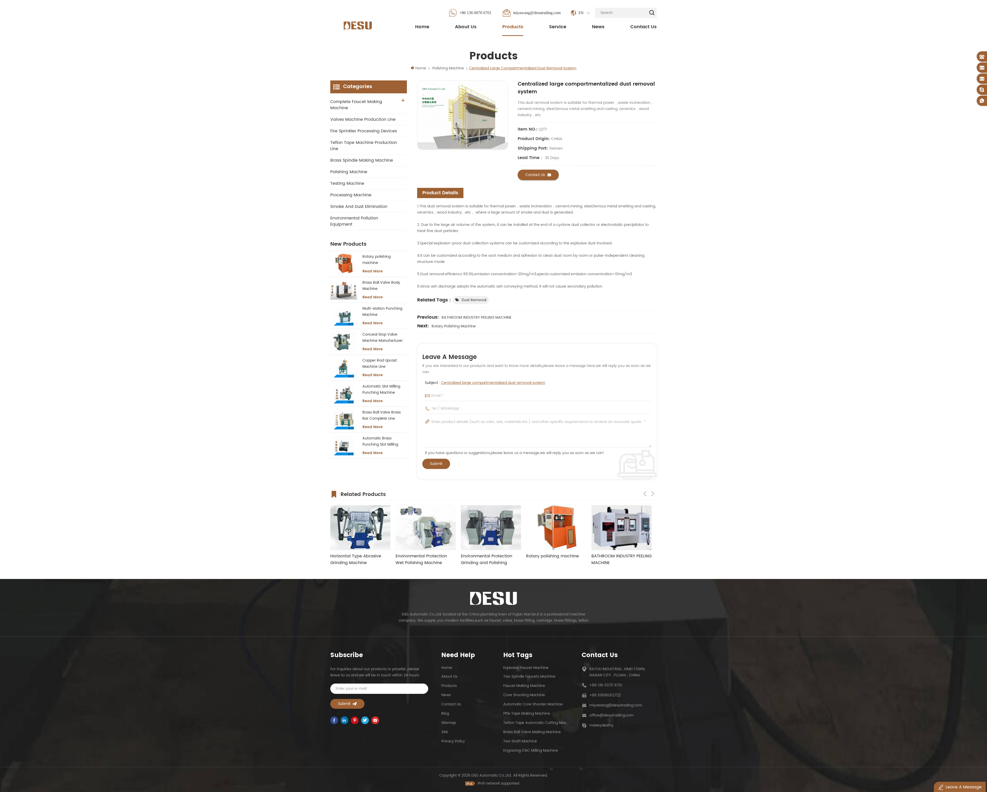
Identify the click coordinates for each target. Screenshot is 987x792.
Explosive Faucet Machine (526, 668)
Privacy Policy (453, 741)
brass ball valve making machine (532, 732)
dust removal (474, 300)
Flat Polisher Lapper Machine (621, 556)
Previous (644, 493)
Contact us (535, 175)
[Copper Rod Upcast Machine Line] (343, 367)
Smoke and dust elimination (358, 206)
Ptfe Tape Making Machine (526, 713)
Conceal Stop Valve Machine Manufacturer (382, 337)
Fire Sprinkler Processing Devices (363, 131)
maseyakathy (601, 725)
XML (444, 732)
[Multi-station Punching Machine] (343, 316)
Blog (445, 713)
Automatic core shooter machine (533, 704)
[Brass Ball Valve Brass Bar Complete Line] (343, 419)
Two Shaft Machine (520, 741)
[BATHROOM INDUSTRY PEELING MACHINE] (556, 527)
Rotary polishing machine (454, 326)
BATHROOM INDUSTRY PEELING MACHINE (476, 317)
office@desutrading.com (611, 715)
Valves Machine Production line (363, 119)
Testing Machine (347, 183)
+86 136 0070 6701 (475, 13)
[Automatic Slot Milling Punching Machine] (343, 393)
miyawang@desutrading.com (537, 13)
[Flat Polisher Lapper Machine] (621, 527)
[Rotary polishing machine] (343, 264)
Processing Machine (350, 195)
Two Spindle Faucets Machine (529, 676)
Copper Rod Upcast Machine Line (379, 363)
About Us (466, 27)
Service (557, 27)
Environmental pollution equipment (354, 221)
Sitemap (448, 723)
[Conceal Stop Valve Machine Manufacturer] (343, 341)
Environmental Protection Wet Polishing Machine (356, 559)
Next (652, 493)
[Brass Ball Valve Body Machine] (343, 290)
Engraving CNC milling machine (530, 750)
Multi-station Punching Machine (382, 312)
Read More (372, 271)
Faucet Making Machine (524, 686)
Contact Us (643, 27)
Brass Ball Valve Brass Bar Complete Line (381, 415)
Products (512, 27)
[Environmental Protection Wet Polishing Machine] (360, 527)
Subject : (485, 383)
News (598, 27)
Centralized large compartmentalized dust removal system (493, 383)
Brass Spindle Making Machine (361, 160)
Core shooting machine (524, 695)
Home (422, 27)
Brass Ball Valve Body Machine (381, 286)
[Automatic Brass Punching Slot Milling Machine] (343, 445)
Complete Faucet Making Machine (356, 104)
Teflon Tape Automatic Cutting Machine (536, 723)
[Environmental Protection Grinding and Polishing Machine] (426, 527)
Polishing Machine (348, 172)
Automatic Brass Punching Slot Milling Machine (380, 441)
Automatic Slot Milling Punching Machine (381, 389)
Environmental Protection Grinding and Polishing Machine (421, 559)
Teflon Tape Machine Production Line (363, 145)
